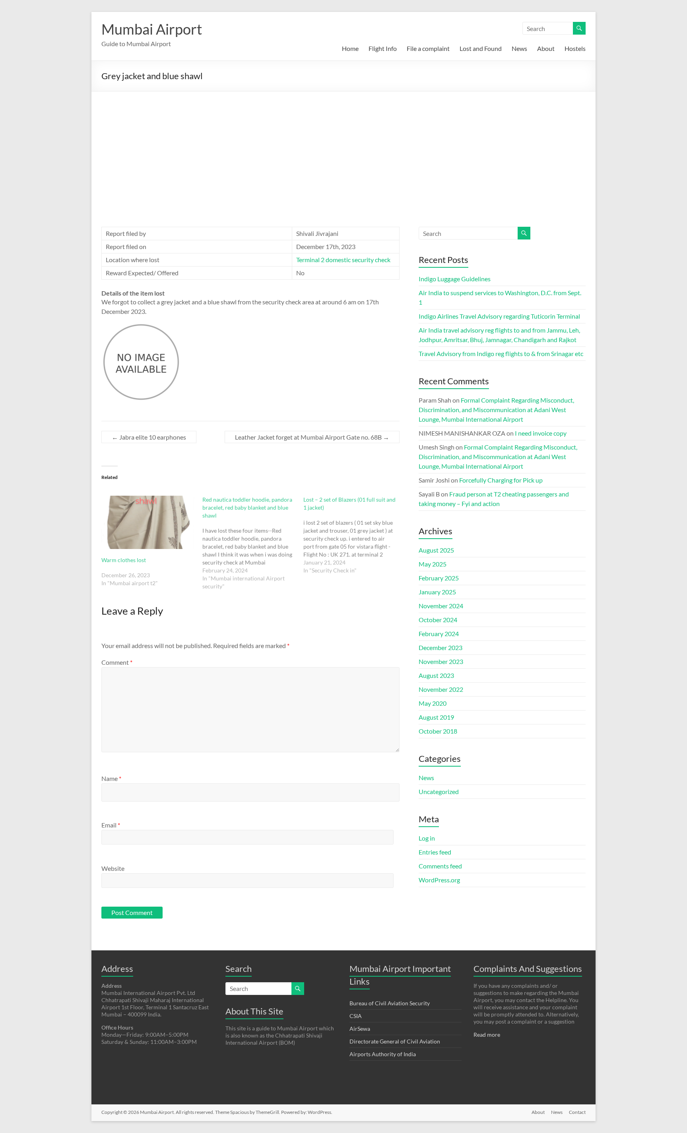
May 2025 (432, 564)
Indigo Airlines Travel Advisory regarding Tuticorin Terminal (499, 316)
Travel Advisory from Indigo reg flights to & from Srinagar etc (501, 353)
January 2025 (437, 592)
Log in (427, 838)
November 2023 (441, 661)
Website (112, 868)
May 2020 (432, 703)
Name (111, 778)
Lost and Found (481, 48)
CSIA (355, 1015)
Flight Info (383, 48)
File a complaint (428, 48)
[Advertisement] (343, 151)
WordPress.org (439, 880)
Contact (577, 1112)
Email (110, 825)
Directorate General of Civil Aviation (394, 1041)
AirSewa (359, 1028)
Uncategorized (439, 791)
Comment (116, 662)
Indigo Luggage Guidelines (455, 278)
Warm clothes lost (123, 560)
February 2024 (439, 633)
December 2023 (440, 647)
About (546, 48)
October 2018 (438, 731)
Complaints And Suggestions (528, 968)
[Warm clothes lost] (147, 522)
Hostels (575, 48)
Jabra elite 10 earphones (149, 437)
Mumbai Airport (151, 29)
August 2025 (436, 550)
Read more (487, 1034)
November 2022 (441, 689)
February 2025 (439, 578)
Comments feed (440, 866)
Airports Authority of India (382, 1054)
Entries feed (435, 852)
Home (350, 48)
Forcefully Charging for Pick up (501, 480)
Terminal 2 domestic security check (343, 259)
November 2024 (441, 605)
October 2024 (438, 619)
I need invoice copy (541, 433)
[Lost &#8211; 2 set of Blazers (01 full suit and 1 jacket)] (353, 535)
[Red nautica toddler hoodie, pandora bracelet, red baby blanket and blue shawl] (252, 543)
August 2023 (436, 675)
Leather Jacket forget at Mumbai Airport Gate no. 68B (312, 437)
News (519, 48)
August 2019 (436, 717)
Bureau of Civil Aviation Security (389, 1003)
